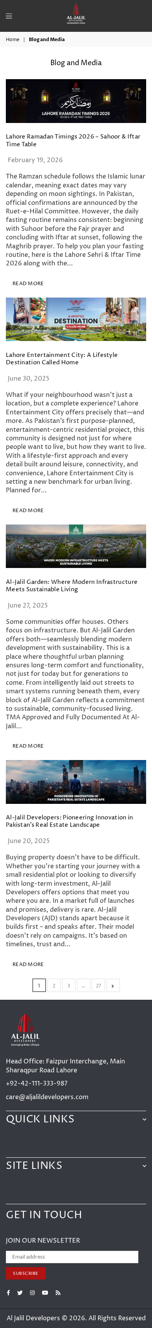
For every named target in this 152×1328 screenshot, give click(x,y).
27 (98, 986)
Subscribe (26, 1273)
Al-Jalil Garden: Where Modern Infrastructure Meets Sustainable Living (72, 586)
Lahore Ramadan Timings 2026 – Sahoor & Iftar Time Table (73, 141)
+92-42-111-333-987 (36, 1083)
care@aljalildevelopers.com (47, 1097)
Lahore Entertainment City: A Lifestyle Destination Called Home (62, 359)
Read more (28, 283)
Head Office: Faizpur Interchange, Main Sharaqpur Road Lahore (65, 1065)
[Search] (19, 11)
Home (12, 40)
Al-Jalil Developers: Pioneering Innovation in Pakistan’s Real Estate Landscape (69, 821)
